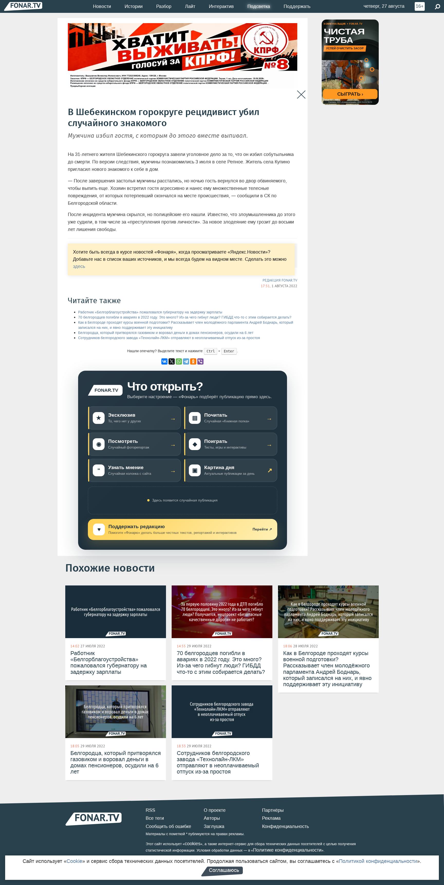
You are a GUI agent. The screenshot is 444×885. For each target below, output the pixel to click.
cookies (192, 844)
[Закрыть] (301, 94)
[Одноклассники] (193, 361)
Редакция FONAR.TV (280, 280)
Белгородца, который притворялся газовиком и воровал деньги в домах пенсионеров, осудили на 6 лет (165, 332)
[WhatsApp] (179, 361)
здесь (79, 266)
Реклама (271, 818)
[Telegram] (186, 361)
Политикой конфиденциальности (378, 861)
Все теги (155, 818)
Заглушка (214, 826)
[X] (172, 361)
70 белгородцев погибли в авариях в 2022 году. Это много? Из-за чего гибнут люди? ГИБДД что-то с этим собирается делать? (184, 317)
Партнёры (273, 810)
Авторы (212, 818)
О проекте (215, 810)
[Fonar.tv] (23, 6)
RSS (150, 810)
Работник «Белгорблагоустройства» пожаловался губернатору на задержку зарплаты (150, 312)
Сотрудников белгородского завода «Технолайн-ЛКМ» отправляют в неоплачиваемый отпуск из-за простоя (169, 338)
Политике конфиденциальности (287, 850)
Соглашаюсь (224, 870)
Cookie (74, 861)
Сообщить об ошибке (168, 826)
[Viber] (200, 361)
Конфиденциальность (285, 826)
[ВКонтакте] (164, 361)
